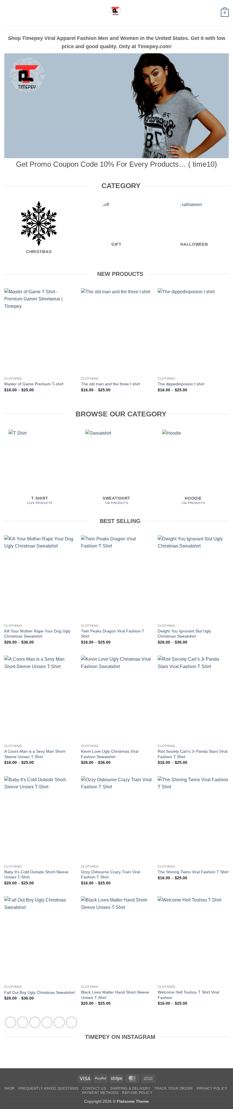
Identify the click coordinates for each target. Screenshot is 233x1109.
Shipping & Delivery (130, 1088)
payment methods (100, 1093)
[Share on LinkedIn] (71, 1022)
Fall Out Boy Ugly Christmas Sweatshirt (39, 992)
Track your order (173, 1088)
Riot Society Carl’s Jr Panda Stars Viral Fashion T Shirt (192, 754)
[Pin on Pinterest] (59, 1022)
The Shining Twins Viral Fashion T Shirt (193, 872)
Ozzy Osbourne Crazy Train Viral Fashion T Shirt (110, 875)
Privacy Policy (212, 1088)
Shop (9, 1088)
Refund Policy (137, 1093)
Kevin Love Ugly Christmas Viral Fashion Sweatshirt (109, 754)
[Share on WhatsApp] (10, 1022)
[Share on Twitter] (34, 1022)
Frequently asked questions (48, 1088)
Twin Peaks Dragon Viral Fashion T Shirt (112, 634)
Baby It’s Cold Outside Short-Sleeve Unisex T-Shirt (36, 875)
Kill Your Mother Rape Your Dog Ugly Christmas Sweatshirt (37, 634)
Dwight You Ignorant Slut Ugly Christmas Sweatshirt (184, 634)
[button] (7, 13)
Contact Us (94, 1088)
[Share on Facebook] (22, 1022)
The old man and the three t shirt (110, 384)
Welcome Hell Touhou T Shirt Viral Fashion (188, 995)
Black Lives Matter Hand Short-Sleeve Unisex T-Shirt (115, 995)
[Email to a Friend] (47, 1022)
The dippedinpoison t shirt (181, 384)
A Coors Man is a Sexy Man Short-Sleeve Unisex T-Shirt (35, 754)
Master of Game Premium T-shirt (33, 384)
